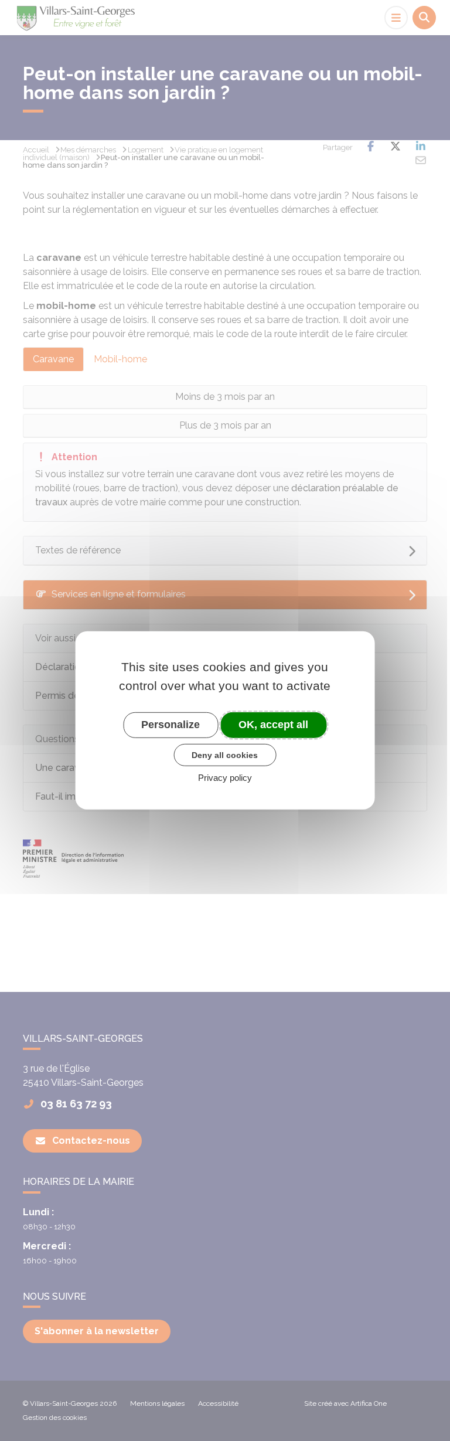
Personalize (170, 724)
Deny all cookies (225, 754)
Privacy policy (225, 778)
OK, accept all (273, 724)
